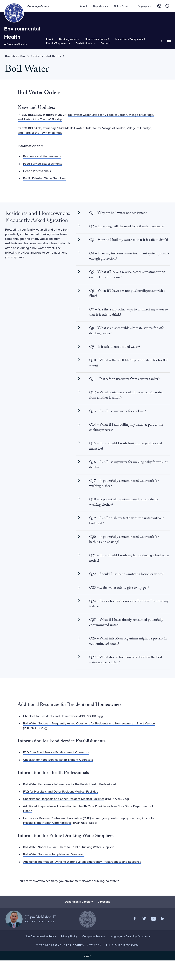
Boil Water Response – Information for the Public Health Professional (69, 784)
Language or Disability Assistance (130, 936)
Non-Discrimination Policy (40, 936)
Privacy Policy (69, 936)
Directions (104, 902)
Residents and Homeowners (42, 156)
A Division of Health (15, 44)
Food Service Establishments (42, 163)
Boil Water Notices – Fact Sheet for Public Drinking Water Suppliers (68, 847)
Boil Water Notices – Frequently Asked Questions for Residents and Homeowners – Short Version (89, 723)
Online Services (122, 6)
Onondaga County (38, 6)
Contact (105, 43)
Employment (145, 6)
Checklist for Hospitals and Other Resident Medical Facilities (63, 799)
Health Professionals (37, 171)
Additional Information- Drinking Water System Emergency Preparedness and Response (82, 861)
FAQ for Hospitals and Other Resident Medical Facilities (60, 791)
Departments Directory (79, 902)
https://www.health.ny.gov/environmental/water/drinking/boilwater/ (74, 881)
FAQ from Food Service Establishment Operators (56, 752)
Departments (100, 6)
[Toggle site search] (167, 6)
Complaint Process (93, 936)
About (83, 6)
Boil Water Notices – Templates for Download (53, 854)
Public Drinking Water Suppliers (44, 178)
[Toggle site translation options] (159, 6)
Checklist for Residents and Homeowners (50, 716)
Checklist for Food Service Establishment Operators (58, 759)
